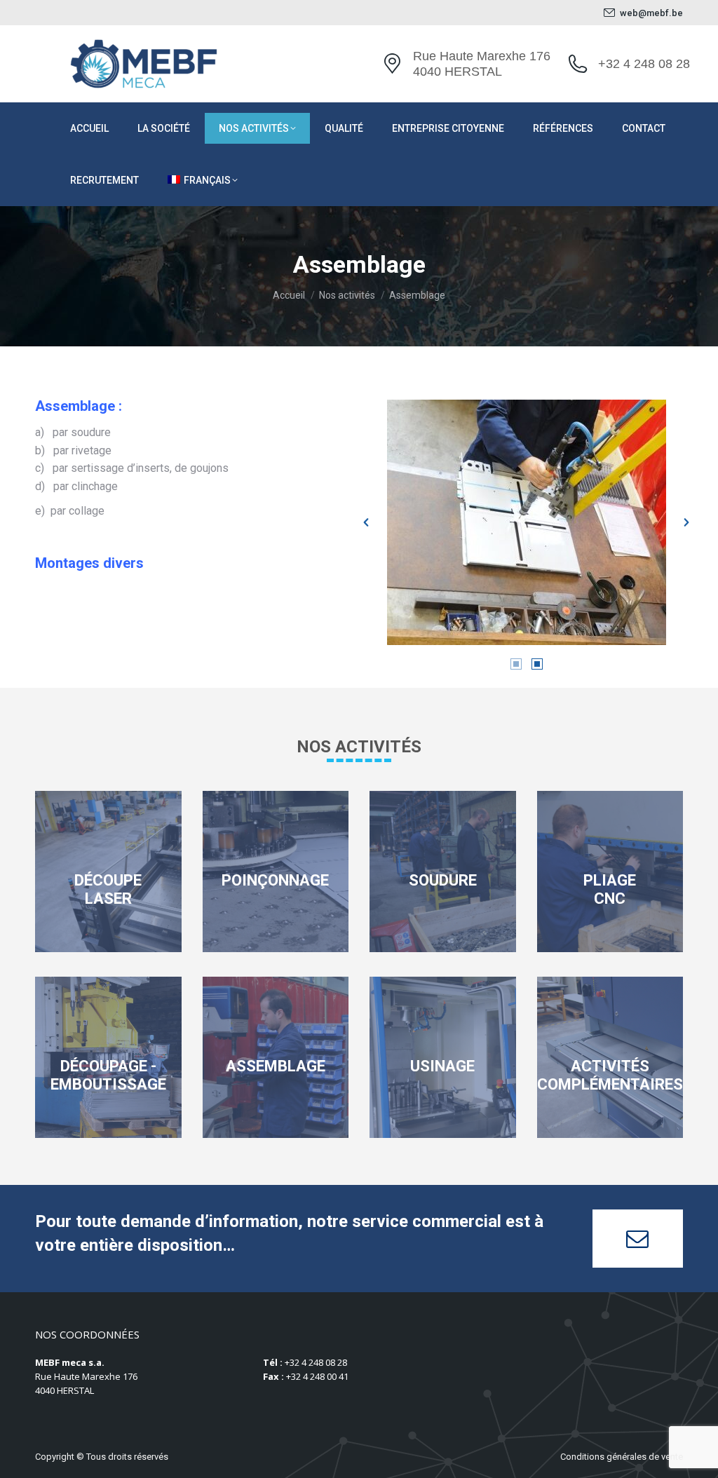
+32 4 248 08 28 (644, 64)
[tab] (516, 663)
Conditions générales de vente (621, 1456)
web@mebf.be (651, 13)
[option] (526, 522)
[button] (366, 522)
